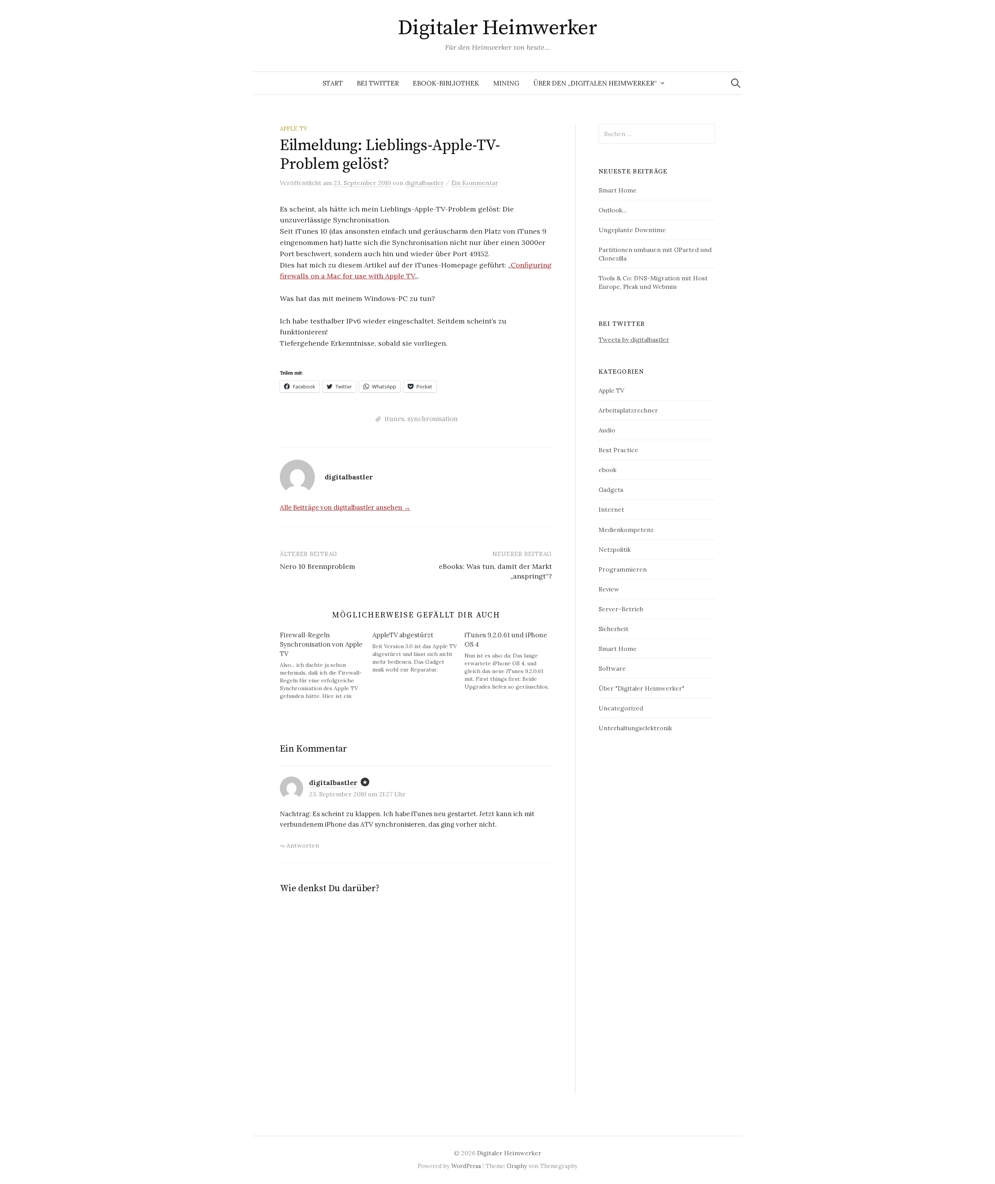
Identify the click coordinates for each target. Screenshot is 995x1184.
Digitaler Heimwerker (497, 28)
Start (333, 83)
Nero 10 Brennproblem (317, 566)
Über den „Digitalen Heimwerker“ (595, 83)
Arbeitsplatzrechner (628, 410)
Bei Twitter (378, 83)
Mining (506, 83)
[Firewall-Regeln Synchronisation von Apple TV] (326, 665)
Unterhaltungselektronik (635, 728)
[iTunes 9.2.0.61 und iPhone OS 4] (510, 661)
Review (609, 589)
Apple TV (293, 128)
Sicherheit (613, 629)
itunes (394, 418)
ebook (607, 470)
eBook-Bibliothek (446, 83)
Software (612, 668)
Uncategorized (621, 708)
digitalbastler (333, 782)
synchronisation (432, 418)
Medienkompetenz (626, 529)
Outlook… (613, 210)
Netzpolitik (615, 549)
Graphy (517, 1166)
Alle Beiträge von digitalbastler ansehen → (345, 507)
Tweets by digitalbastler (634, 339)
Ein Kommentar (474, 183)
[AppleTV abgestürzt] (418, 652)
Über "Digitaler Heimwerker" (641, 688)
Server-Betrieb (621, 609)
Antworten (302, 845)
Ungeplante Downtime (632, 230)
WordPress (466, 1166)
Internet (611, 509)
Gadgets (611, 489)
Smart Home (618, 190)
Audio (607, 430)
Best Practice (618, 450)
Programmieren (623, 569)
